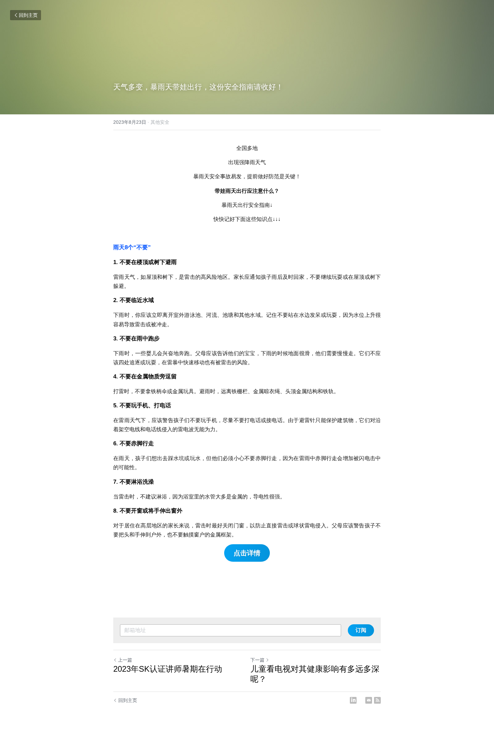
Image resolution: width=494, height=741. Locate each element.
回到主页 (28, 15)
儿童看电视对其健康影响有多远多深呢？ (314, 673)
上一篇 (125, 660)
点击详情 (247, 553)
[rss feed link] (377, 700)
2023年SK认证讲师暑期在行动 (167, 668)
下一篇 (257, 660)
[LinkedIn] (353, 700)
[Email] (368, 700)
